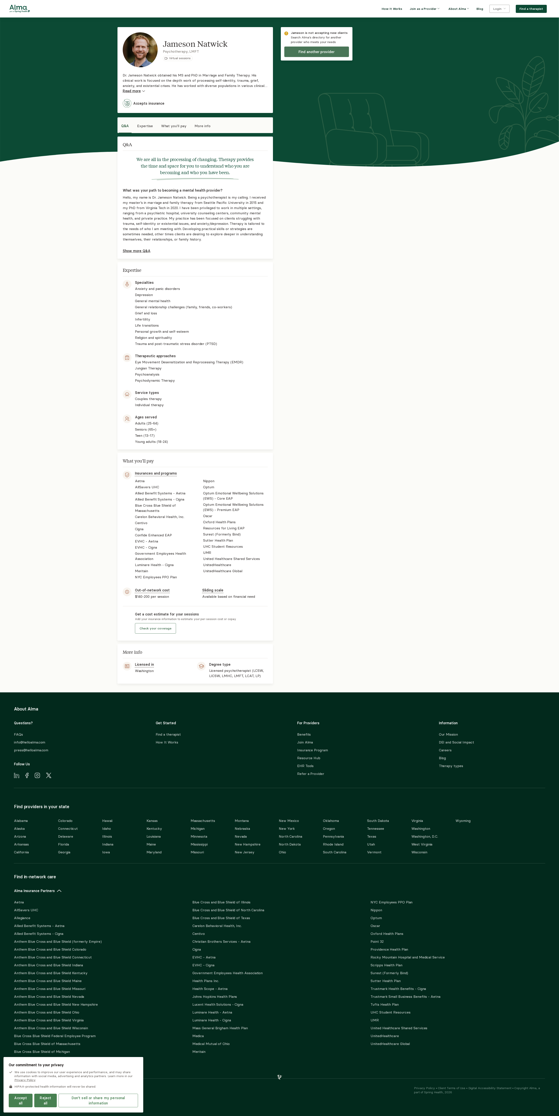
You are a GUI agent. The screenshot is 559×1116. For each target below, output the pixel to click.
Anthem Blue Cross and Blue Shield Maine (48, 981)
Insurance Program (312, 750)
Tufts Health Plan (385, 1004)
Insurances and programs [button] (156, 473)
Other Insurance (27, 1065)
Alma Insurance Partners (34, 891)
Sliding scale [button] (212, 590)
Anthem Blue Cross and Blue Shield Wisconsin (51, 1028)
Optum (376, 918)
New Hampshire (248, 844)
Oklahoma (331, 820)
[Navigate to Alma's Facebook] (27, 776)
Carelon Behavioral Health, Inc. (217, 926)
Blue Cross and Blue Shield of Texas (221, 918)
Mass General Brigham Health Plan (220, 1028)
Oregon (329, 828)
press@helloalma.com (31, 750)
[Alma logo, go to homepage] (20, 9)
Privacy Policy (425, 1088)
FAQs (18, 734)
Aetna (19, 902)
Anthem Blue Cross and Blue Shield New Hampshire (56, 1004)
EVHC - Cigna (203, 965)
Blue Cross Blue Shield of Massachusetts (47, 1043)
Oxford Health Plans (387, 933)
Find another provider (316, 52)
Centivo (198, 933)
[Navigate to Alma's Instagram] (37, 776)
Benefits (304, 734)
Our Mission (448, 734)
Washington (420, 828)
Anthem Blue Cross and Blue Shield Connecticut (53, 957)
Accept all (20, 1100)
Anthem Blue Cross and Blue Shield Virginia (49, 1020)
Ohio (282, 852)
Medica (198, 1036)
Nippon (376, 910)
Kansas (152, 820)
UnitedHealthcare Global (390, 1043)
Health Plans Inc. (205, 981)
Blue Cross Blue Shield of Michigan (42, 1051)
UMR (375, 1020)
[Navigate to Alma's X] (48, 776)
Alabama (21, 820)
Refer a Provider (310, 773)
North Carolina (290, 836)
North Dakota (290, 844)
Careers (445, 750)
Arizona (20, 836)
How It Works (167, 742)
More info (202, 126)
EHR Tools (305, 766)
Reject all (45, 1100)
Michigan (198, 828)
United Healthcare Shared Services (399, 1028)
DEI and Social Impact (456, 742)
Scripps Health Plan (386, 965)
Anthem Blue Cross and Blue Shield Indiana (48, 965)
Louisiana (154, 836)
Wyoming (463, 820)
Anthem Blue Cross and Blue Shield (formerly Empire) (58, 941)
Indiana (107, 844)
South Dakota (378, 820)
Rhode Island (333, 844)
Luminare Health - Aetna (212, 1012)
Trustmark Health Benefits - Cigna (398, 988)
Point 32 (377, 941)
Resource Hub (308, 758)
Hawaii (107, 820)
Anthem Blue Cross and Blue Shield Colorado (50, 949)
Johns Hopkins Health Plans (214, 996)
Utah (371, 844)
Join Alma (305, 742)
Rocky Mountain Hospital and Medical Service (408, 957)
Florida (63, 844)
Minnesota (199, 836)
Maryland (154, 852)
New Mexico (289, 820)
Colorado (65, 820)
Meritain (198, 1051)
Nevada (241, 836)
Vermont (374, 852)
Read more (132, 91)
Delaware (65, 836)
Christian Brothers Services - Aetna (221, 941)
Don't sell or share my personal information (98, 1100)
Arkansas (21, 844)
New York (287, 828)
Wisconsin (419, 852)
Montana (242, 820)
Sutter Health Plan (385, 981)
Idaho (106, 828)
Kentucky (154, 828)
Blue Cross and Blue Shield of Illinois (221, 902)
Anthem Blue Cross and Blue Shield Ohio (46, 1012)
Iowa (106, 852)
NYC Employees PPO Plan (391, 902)
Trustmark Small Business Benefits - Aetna (405, 996)
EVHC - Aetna (204, 957)
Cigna (196, 949)
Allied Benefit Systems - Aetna (39, 926)
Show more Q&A (136, 251)
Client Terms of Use (452, 1088)
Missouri (197, 852)
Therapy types (451, 766)
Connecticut (68, 828)
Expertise (145, 126)
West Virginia (422, 844)
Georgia (64, 852)
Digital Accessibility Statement (490, 1088)
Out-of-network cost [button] (152, 590)
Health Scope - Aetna (210, 988)
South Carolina (334, 852)
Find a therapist (168, 734)
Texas (371, 836)
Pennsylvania (333, 836)
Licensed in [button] (144, 664)
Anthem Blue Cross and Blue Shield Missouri (49, 988)
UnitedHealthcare (385, 1036)
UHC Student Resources (390, 1012)
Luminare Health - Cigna (211, 1020)
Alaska (19, 828)
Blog (442, 758)
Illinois (107, 836)
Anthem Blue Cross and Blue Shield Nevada (49, 996)
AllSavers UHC (26, 910)
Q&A (125, 126)
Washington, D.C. (424, 836)
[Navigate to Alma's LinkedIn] (16, 776)
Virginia (417, 820)
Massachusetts (203, 820)
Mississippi (199, 844)
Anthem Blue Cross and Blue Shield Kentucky (51, 973)
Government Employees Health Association (227, 973)
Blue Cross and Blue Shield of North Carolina (228, 910)
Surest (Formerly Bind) (389, 973)
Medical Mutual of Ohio (211, 1043)
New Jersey (244, 852)
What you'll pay (173, 126)
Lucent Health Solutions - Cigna (217, 1004)
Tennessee (375, 828)
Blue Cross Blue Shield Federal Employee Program (55, 1036)
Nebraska (242, 828)
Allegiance (22, 918)
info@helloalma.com (29, 742)
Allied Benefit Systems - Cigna (38, 933)
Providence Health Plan (389, 949)
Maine (151, 844)
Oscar (375, 926)
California (21, 852)
